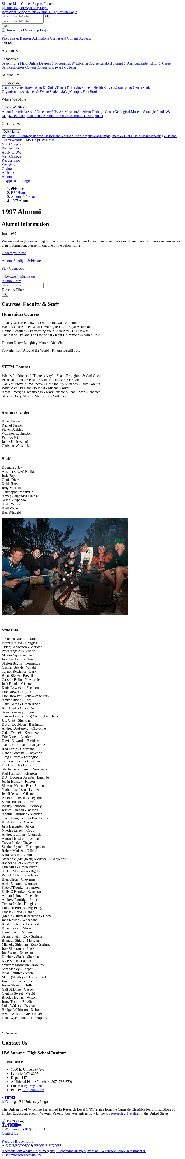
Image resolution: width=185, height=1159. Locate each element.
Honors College (25, 67)
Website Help (30, 1151)
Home (19, 188)
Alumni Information (25, 197)
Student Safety (59, 92)
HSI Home (18, 192)
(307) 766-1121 (34, 1129)
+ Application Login (63, 12)
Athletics (31, 12)
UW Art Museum (64, 112)
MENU (8, 43)
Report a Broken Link (17, 1141)
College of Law (47, 67)
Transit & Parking (69, 87)
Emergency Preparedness (58, 1151)
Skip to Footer (42, 4)
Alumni (43, 12)
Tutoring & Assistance (126, 63)
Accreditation (11, 1151)
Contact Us (10, 1133)
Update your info (14, 253)
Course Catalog (99, 63)
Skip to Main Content (17, 4)
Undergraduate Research (33, 116)
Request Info (11, 148)
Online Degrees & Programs (48, 63)
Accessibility (32, 1155)
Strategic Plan (153, 112)
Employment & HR (115, 136)
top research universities (123, 1113)
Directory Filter (13, 290)
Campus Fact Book (84, 92)
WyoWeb (8, 12)
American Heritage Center (95, 112)
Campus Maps (91, 136)
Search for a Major (15, 63)
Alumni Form (11, 281)
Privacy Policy (115, 1151)
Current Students (79, 38)
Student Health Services (99, 87)
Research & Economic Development (77, 116)
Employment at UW (90, 1151)
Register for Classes (40, 136)
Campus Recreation (16, 87)
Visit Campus (11, 144)
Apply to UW (11, 152)
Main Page (27, 276)
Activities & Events (35, 92)
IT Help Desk (139, 136)
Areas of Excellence (37, 112)
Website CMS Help (25, 140)
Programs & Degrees (17, 38)
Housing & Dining (43, 87)
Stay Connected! (13, 268)
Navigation (10, 276)
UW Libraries (78, 63)
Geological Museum (128, 112)
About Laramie (12, 112)
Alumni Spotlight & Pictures (22, 261)
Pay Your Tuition (14, 136)
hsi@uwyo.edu (32, 1086)
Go (5, 26)
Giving (20, 12)
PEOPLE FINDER (48, 1145)
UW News (46, 140)
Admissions (41, 38)
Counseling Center (129, 87)
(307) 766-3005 (33, 1090)
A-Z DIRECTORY (16, 1145)
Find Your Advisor (67, 136)
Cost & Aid (58, 38)
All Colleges (67, 67)
